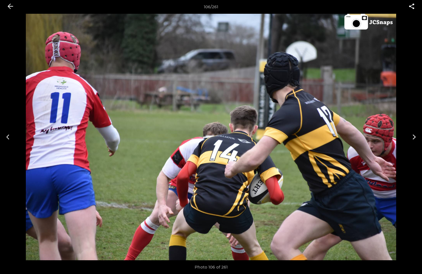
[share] (411, 7)
